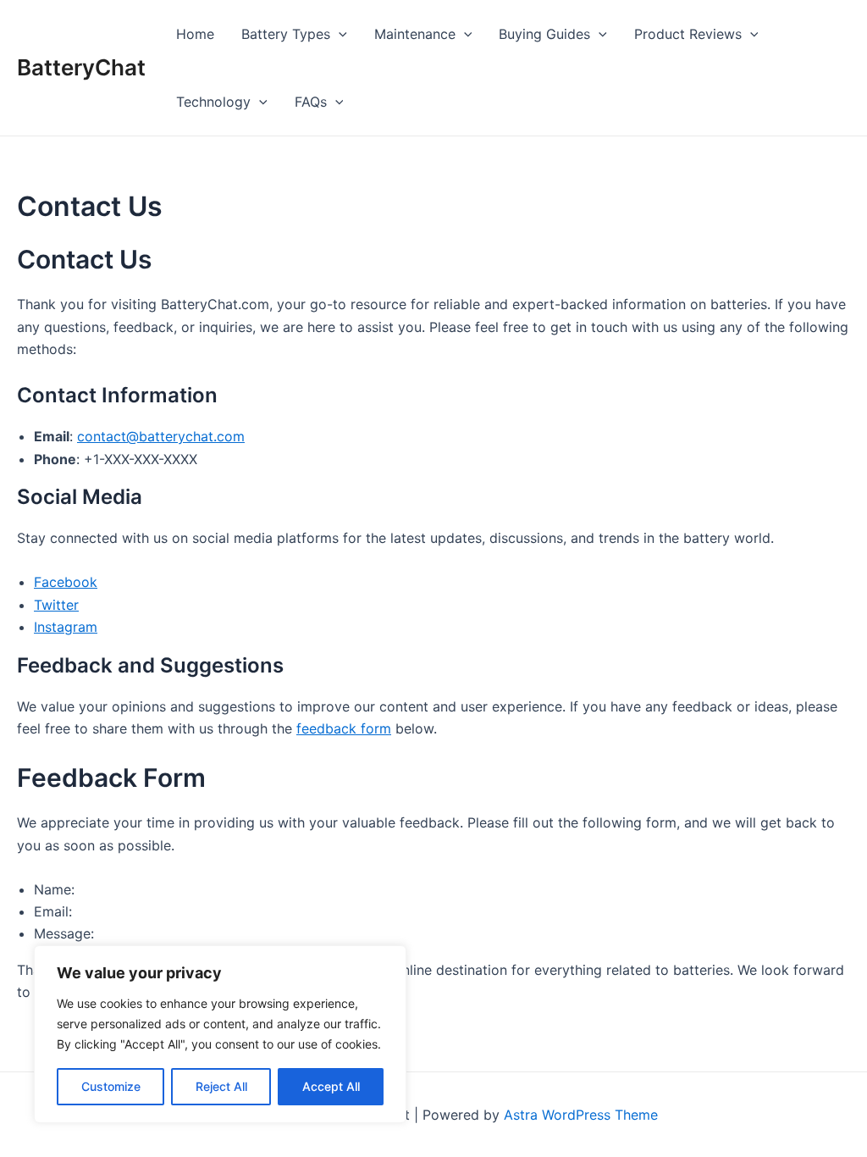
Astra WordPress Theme (581, 1114)
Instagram (65, 626)
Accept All (331, 1086)
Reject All (221, 1086)
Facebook (65, 581)
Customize (111, 1086)
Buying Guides (544, 33)
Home (195, 33)
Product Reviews (688, 33)
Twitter (56, 604)
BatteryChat (81, 67)
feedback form (343, 728)
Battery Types (285, 33)
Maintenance (415, 33)
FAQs (311, 101)
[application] (338, 34)
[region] (220, 1034)
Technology (213, 101)
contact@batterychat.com (161, 436)
